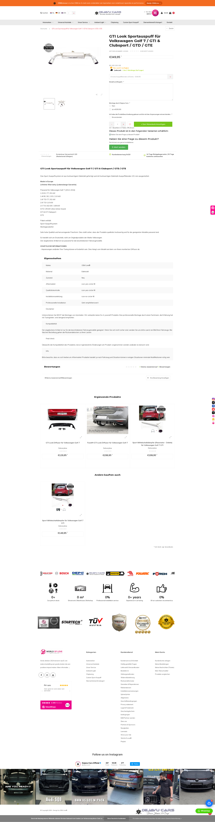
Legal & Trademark (127, 708)
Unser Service (83, 22)
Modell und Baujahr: (116, 82)
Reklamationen (126, 688)
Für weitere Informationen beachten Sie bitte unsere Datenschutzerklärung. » (157, 818)
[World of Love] (213, 422)
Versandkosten (169, 547)
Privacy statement (127, 704)
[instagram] (213, 399)
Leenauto (124, 731)
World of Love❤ (126, 738)
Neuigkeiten (125, 728)
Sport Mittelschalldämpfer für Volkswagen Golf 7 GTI (62, 521)
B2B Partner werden (128, 718)
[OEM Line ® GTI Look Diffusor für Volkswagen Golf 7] (62, 420)
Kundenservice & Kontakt (129, 661)
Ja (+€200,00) (116, 109)
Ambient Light (99, 22)
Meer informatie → (63, 667)
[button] (204, 811)
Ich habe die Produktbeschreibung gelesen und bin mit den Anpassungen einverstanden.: (140, 114)
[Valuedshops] (213, 416)
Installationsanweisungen (129, 691)
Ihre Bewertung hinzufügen (159, 378)
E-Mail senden (118, 147)
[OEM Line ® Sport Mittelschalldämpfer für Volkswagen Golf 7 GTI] (62, 498)
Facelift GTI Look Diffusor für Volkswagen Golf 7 (107, 443)
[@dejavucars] (78, 764)
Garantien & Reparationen (130, 684)
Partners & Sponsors (128, 725)
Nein (113, 106)
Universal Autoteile (64, 22)
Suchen (45, 13)
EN (64, 13)
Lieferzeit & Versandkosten (130, 667)
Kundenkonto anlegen (162, 661)
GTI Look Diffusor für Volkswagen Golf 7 (63, 443)
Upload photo (125, 694)
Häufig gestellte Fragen (129, 664)
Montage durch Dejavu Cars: (119, 103)
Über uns (124, 721)
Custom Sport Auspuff (131, 22)
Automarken (47, 22)
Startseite (43, 29)
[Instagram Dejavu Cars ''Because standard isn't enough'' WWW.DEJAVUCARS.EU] (47, 675)
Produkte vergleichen (162, 674)
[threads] (213, 412)
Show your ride (126, 735)
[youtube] (213, 409)
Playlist (123, 741)
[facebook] (213, 406)
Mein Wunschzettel (161, 671)
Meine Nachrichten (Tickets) (164, 667)
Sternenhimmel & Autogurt (152, 22)
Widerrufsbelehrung (128, 677)
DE (58, 13)
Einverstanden (117, 117)
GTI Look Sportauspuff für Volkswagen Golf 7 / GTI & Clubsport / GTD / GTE (77, 29)
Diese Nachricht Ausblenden (116, 818)
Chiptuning (114, 22)
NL (53, 13)
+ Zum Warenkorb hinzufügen (153, 124)
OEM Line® (63, 810)
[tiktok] (213, 402)
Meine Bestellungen (162, 664)
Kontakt (169, 22)
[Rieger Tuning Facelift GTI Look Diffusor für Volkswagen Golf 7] (107, 420)
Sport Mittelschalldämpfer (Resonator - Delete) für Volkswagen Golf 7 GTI (152, 443)
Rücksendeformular (127, 681)
